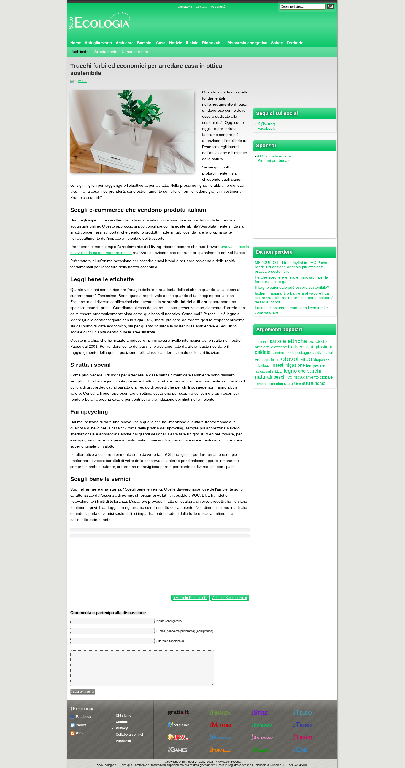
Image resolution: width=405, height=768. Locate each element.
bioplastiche (321, 346)
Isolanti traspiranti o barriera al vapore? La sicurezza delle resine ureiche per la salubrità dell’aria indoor (294, 297)
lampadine (315, 365)
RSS (79, 733)
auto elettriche (288, 341)
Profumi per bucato (274, 160)
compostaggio (299, 352)
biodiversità (298, 346)
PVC (288, 377)
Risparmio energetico (247, 43)
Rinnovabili (213, 43)
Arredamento (105, 51)
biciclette (317, 341)
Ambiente (125, 43)
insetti (277, 365)
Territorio (295, 43)
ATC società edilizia (274, 156)
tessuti (302, 383)
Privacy (122, 728)
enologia (262, 359)
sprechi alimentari (269, 384)
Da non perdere (134, 51)
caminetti (279, 352)
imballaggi (263, 366)
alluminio (262, 342)
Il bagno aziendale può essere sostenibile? (292, 287)
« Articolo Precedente (190, 598)
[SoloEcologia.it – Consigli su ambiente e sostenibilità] (99, 31)
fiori (274, 359)
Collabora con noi (129, 735)
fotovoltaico (295, 359)
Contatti (201, 6)
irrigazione (294, 365)
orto (302, 371)
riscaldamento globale (313, 377)
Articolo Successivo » (229, 598)
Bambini (145, 43)
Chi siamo (185, 6)
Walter (82, 81)
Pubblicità (218, 6)
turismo (318, 383)
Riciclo (192, 43)
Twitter (81, 725)
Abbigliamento (98, 43)
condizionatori (322, 353)
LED (279, 371)
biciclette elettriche (271, 347)
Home (75, 43)
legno (290, 371)
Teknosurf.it (189, 761)
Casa (161, 43)
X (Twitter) (266, 124)
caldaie (263, 352)
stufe (288, 383)
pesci (278, 377)
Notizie (175, 43)
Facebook (266, 128)
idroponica (321, 360)
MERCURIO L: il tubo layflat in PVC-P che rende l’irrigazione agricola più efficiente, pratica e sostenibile (291, 267)
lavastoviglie (264, 371)
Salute (277, 43)
